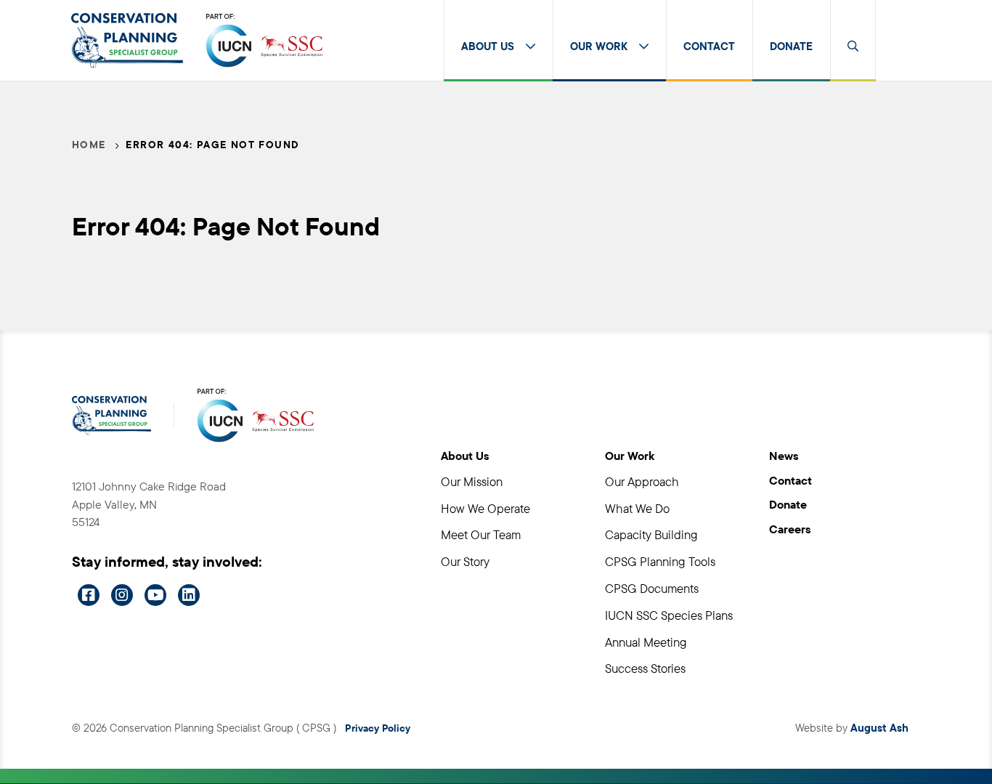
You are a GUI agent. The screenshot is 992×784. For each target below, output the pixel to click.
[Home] (127, 40)
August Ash (879, 728)
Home (89, 144)
